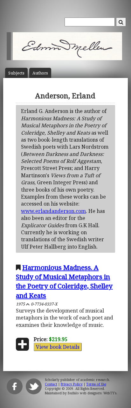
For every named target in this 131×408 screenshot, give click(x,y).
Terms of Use (96, 384)
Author (40, 73)
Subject (16, 73)
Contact (51, 384)
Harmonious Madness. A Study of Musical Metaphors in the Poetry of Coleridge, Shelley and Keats (64, 281)
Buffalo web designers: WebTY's (92, 393)
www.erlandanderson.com (53, 211)
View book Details (57, 346)
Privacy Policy (72, 384)
